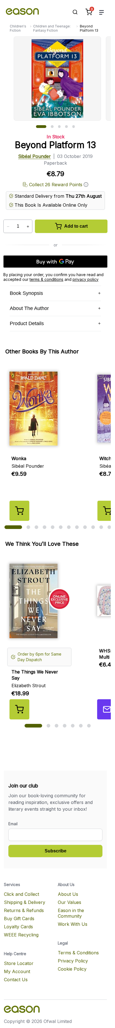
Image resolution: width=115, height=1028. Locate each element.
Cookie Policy (72, 969)
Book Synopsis (26, 293)
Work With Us (72, 924)
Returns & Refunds (24, 910)
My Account (17, 971)
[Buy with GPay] (55, 261)
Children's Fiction (18, 28)
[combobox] (72, 12)
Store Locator (18, 963)
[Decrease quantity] (8, 226)
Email (13, 823)
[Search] (72, 12)
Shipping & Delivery (24, 902)
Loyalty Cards (18, 926)
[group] (62, 78)
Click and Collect (21, 894)
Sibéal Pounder (34, 156)
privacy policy (86, 279)
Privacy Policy (73, 961)
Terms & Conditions (78, 952)
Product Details (27, 323)
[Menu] (101, 12)
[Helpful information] (85, 184)
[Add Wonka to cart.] (19, 511)
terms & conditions (46, 279)
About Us (68, 894)
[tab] (41, 126)
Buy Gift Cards (19, 918)
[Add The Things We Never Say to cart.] (19, 709)
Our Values (69, 902)
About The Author (29, 308)
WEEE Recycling (21, 935)
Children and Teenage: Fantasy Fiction (52, 28)
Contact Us (16, 979)
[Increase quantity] (27, 226)
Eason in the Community (71, 913)
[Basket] (88, 12)
